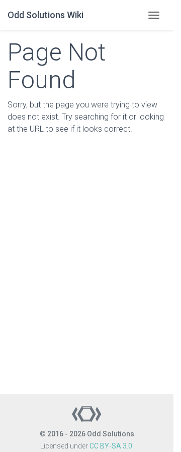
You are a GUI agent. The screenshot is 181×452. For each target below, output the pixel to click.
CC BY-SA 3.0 (110, 446)
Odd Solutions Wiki (45, 15)
